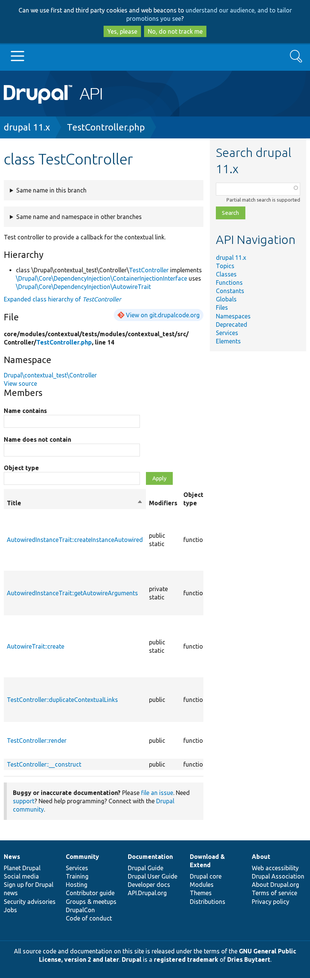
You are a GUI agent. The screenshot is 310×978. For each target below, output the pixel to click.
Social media (21, 876)
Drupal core (206, 876)
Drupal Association (278, 876)
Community (82, 856)
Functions (229, 282)
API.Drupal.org (147, 893)
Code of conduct (89, 918)
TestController (149, 270)
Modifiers (163, 503)
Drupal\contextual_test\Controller (50, 375)
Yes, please (122, 31)
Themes (201, 893)
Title (75, 503)
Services (227, 332)
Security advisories (30, 901)
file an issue (157, 792)
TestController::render (37, 740)
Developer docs (149, 884)
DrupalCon (80, 910)
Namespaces (233, 316)
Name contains (25, 410)
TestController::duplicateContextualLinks (62, 699)
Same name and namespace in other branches (79, 216)
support (23, 801)
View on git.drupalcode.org (163, 315)
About (261, 856)
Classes (226, 274)
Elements (228, 341)
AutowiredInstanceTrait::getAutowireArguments (72, 593)
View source (20, 383)
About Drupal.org (275, 884)
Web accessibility (275, 868)
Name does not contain (37, 439)
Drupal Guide (145, 868)
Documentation (150, 856)
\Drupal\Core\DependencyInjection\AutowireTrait (83, 286)
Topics (225, 265)
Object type (21, 467)
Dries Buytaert (248, 959)
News (12, 856)
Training (77, 876)
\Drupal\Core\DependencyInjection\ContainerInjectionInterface (101, 278)
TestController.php (106, 127)
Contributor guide (90, 893)
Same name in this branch (51, 190)
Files (222, 307)
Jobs (10, 910)
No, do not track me (175, 31)
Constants (230, 290)
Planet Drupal (22, 868)
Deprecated (231, 324)
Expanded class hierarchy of (62, 299)
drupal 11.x (27, 127)
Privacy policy (270, 901)
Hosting (76, 884)
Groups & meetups (91, 901)
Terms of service (274, 893)
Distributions (207, 901)
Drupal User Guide (152, 876)
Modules (202, 884)
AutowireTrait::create (35, 646)
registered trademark (186, 959)
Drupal (131, 959)
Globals (226, 299)
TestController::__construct (44, 764)
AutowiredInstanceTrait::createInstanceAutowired (75, 539)
